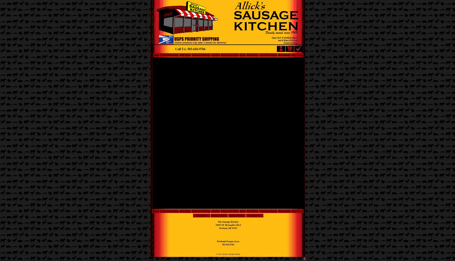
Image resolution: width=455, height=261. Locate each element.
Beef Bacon (252, 55)
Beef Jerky (185, 55)
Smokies (215, 55)
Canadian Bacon (268, 55)
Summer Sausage (201, 55)
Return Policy (236, 215)
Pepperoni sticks (230, 55)
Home (156, 55)
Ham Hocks (284, 55)
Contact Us (255, 215)
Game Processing (169, 55)
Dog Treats (297, 55)
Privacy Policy (219, 215)
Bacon (242, 55)
